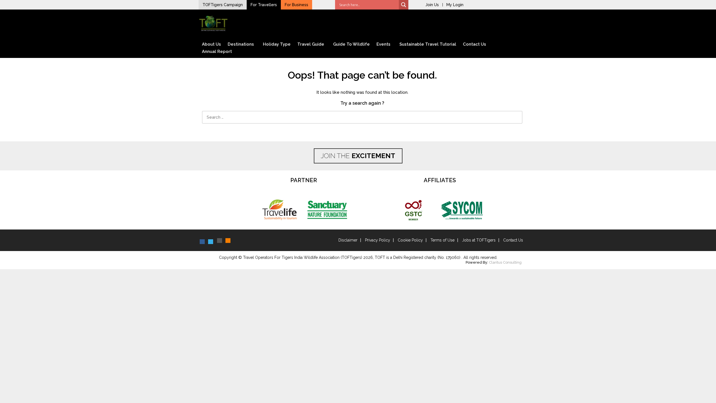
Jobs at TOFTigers (479, 240)
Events (383, 44)
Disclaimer (347, 240)
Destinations (241, 44)
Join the (358, 156)
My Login (454, 4)
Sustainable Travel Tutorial (427, 44)
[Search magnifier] (403, 5)
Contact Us (474, 44)
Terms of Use (442, 240)
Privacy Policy (377, 240)
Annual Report (217, 51)
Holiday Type (277, 44)
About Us (211, 44)
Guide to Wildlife (351, 44)
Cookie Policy (410, 240)
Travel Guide (310, 44)
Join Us (432, 4)
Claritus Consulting (505, 262)
